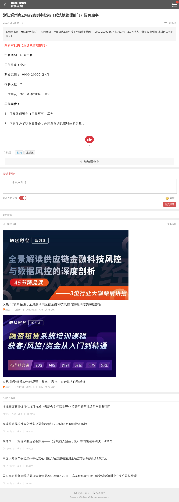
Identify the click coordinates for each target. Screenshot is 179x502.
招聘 (19, 152)
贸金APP (100, 493)
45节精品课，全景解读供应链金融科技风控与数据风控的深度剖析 (55, 304)
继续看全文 (91, 162)
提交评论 (170, 204)
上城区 (30, 152)
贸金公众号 (83, 493)
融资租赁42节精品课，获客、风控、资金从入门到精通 (48, 382)
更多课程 (171, 224)
